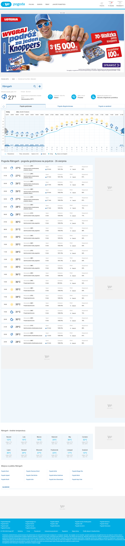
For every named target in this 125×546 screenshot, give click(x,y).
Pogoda (19, 4)
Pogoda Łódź (78, 523)
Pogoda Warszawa (105, 526)
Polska (31, 4)
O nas (28, 531)
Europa (39, 4)
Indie (13, 79)
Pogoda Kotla (29, 479)
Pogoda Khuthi (5, 479)
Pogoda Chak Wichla (31, 475)
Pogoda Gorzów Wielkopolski (83, 521)
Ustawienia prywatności (51, 531)
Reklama (20, 531)
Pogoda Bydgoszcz (30, 521)
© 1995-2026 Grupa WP (7, 531)
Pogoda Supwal (5, 475)
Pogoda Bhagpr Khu (77, 471)
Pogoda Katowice (105, 521)
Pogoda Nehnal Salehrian (56, 475)
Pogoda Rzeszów (55, 526)
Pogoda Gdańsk (54, 521)
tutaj (39, 542)
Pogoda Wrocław (5, 528)
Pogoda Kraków (29, 523)
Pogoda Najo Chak (77, 479)
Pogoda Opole (4, 526)
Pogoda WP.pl (5, 79)
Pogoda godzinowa (26, 106)
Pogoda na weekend (105, 106)
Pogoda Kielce (5, 523)
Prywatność (37, 531)
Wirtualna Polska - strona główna (6, 4)
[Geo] (39, 86)
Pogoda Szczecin (80, 526)
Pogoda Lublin (54, 523)
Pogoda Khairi (5, 471)
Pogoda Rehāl (76, 475)
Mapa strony (75, 531)
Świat (47, 4)
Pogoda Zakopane (30, 528)
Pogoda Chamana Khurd (32, 471)
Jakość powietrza (58, 4)
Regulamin (65, 531)
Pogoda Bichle (53, 471)
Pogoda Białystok (5, 521)
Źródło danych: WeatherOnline (91, 531)
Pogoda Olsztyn (104, 523)
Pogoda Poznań (29, 526)
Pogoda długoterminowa (65, 106)
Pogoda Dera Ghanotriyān (56, 479)
